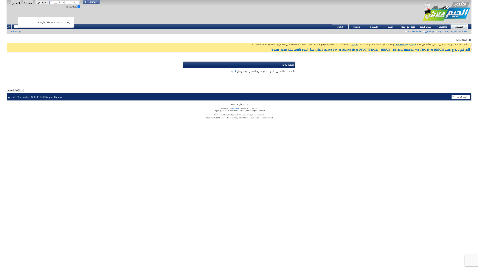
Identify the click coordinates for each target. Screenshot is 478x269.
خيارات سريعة (443, 32)
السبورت (374, 27)
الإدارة (233, 71)
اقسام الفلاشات (414, 32)
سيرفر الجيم (425, 27)
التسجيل (16, 3)
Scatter (356, 27)
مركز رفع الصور (408, 27)
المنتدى (459, 27)
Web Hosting (23, 97)
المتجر (390, 27)
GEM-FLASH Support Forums (46, 97)
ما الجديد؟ (442, 27)
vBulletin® (235, 108)
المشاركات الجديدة (459, 32)
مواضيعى (429, 32)
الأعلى (11, 97)
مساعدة (28, 3)
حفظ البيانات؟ (71, 7)
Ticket (340, 27)
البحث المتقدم (15, 31)
